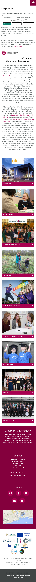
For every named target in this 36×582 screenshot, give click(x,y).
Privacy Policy (19, 46)
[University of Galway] (10, 53)
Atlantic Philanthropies (11, 76)
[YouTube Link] (26, 493)
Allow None (18, 23)
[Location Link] (18, 523)
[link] (17, 535)
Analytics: (13, 20)
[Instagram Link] (10, 493)
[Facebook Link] (18, 493)
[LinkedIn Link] (14, 500)
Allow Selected (29, 23)
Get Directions (18, 472)
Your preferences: (23, 18)
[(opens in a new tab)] (18, 537)
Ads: (22, 20)
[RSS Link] (22, 500)
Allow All (7, 23)
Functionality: (7, 18)
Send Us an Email (19, 475)
